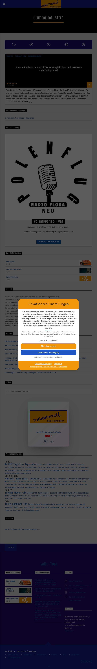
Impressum (58, 364)
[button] (48, 346)
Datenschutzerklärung (43, 364)
